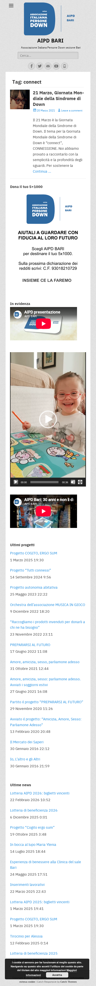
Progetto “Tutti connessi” (30, 570)
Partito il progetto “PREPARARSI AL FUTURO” (46, 701)
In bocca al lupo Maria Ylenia (33, 844)
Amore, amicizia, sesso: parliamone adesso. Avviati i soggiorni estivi (45, 681)
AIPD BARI (50, 41)
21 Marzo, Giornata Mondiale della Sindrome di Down (58, 98)
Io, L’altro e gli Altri (25, 759)
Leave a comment (71, 110)
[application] (48, 419)
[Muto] (73, 482)
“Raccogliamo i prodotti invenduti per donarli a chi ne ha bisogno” (47, 624)
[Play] (16, 482)
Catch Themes (68, 982)
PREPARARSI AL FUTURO (30, 644)
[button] (48, 419)
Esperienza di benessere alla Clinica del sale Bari (45, 864)
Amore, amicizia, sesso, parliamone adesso (44, 661)
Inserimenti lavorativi (27, 884)
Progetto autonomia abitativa (34, 587)
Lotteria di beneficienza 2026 (34, 810)
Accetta (57, 975)
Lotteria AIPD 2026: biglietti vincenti (39, 793)
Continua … (42, 171)
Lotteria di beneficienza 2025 (34, 953)
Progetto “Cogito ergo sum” (32, 827)
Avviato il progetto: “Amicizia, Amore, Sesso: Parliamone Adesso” (45, 721)
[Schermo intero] (80, 482)
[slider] (44, 482)
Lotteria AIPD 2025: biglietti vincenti (39, 901)
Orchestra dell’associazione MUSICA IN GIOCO (47, 604)
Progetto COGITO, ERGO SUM (33, 553)
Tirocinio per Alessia (26, 936)
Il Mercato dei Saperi (27, 741)
